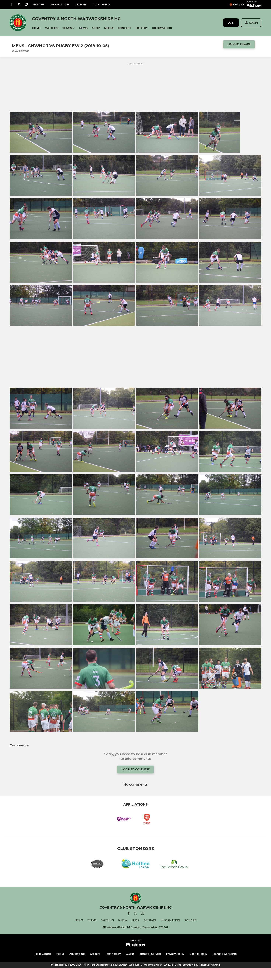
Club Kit (81, 4)
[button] (36, 28)
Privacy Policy (175, 953)
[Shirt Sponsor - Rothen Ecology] (135, 865)
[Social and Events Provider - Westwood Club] (97, 865)
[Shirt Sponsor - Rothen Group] (174, 865)
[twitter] (18, 4)
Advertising (77, 953)
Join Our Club (60, 4)
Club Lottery (101, 4)
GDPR (130, 953)
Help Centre (43, 953)
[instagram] (26, 4)
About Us (38, 4)
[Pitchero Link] (254, 6)
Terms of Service (150, 953)
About (60, 953)
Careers (95, 953)
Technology (113, 953)
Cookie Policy (198, 953)
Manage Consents (225, 953)
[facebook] (11, 4)
